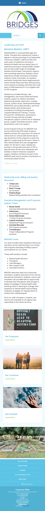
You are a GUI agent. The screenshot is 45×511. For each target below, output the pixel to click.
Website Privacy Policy (22, 501)
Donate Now (22, 466)
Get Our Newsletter (22, 475)
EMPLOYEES (22, 479)
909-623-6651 (25, 494)
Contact (22, 497)
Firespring (25, 506)
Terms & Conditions (22, 502)
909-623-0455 (24, 495)
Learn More (10, 340)
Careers (22, 470)
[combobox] (25, 35)
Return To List (11, 163)
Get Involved (22, 461)
